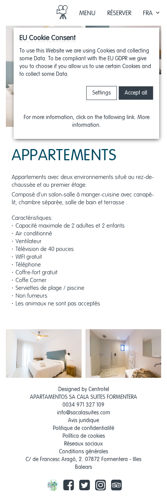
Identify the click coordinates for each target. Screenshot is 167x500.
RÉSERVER (119, 14)
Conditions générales (83, 451)
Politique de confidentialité (83, 428)
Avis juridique (83, 420)
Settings (101, 93)
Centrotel (99, 389)
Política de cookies (84, 436)
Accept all (136, 93)
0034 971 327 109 (83, 405)
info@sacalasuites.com (83, 413)
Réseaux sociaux (83, 444)
